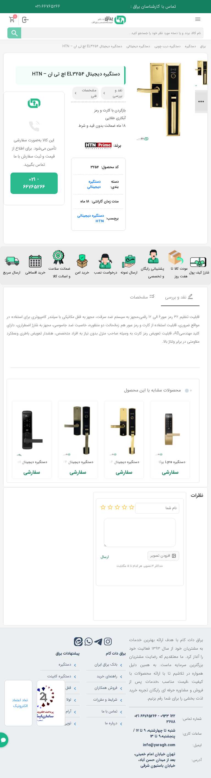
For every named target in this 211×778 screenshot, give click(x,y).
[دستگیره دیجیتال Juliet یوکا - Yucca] (32, 431)
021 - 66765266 (34, 183)
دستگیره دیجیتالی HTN (90, 218)
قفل (68, 688)
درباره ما (111, 723)
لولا (68, 700)
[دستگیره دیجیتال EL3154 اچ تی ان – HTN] (124, 431)
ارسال (105, 557)
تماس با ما (109, 711)
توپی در (65, 723)
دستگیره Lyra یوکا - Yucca (165, 462)
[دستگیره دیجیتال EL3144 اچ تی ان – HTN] (78, 431)
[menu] (198, 19)
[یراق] (108, 19)
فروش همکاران (106, 688)
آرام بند (65, 711)
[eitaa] (78, 641)
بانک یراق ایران (106, 664)
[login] (25, 19)
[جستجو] (14, 32)
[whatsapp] (88, 641)
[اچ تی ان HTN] (98, 146)
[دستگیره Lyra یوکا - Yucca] (170, 431)
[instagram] (108, 641)
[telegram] (98, 641)
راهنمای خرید (107, 676)
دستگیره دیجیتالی (94, 184)
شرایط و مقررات (105, 700)
